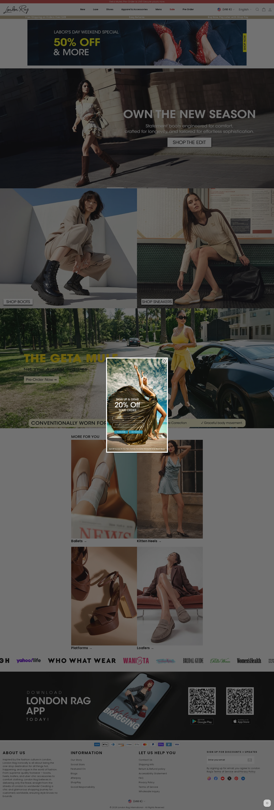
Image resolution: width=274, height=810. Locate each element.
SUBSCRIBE (121, 432)
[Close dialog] (164, 361)
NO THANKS (135, 432)
